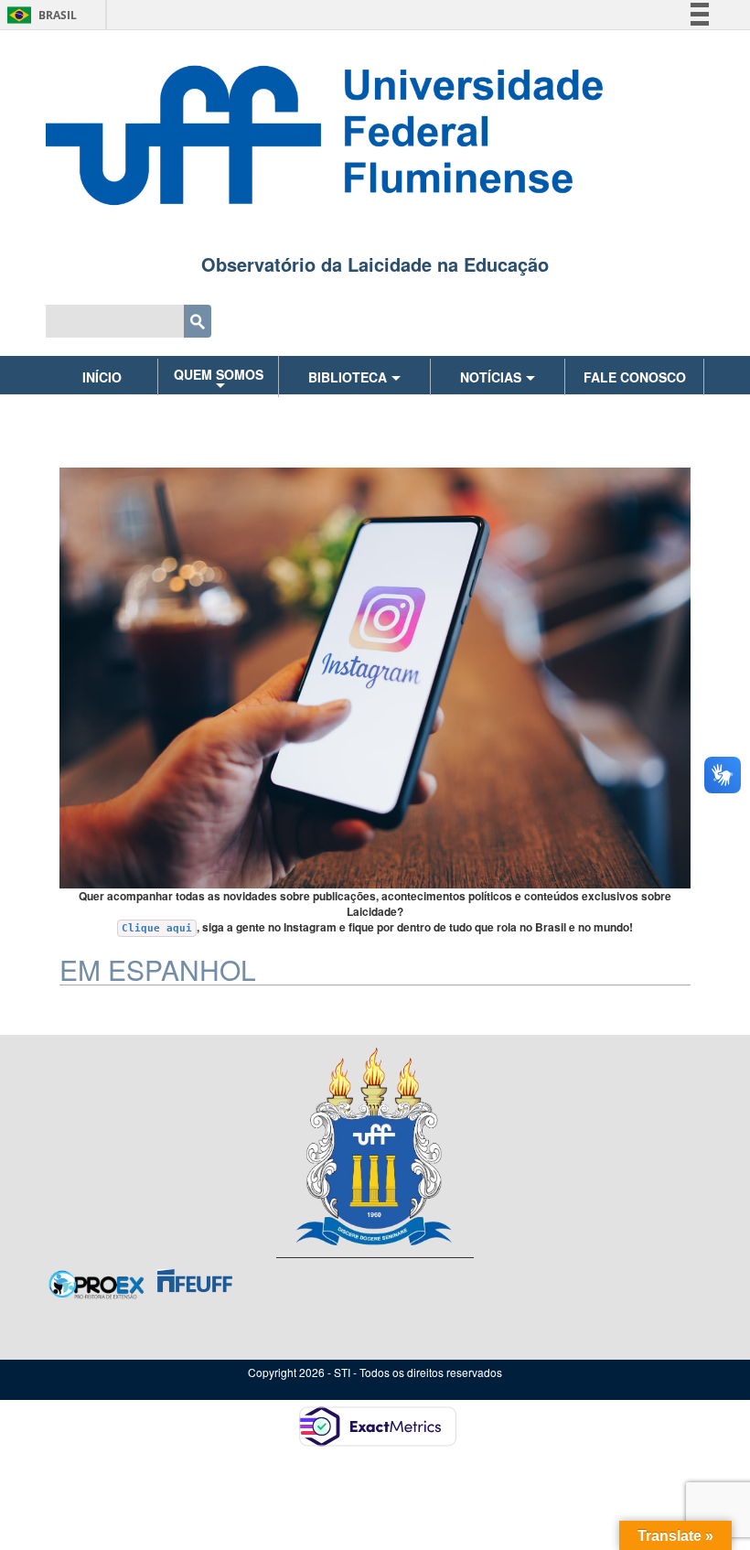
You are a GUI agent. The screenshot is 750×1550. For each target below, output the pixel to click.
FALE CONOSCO (635, 377)
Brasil (38, 15)
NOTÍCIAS (490, 377)
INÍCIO (102, 377)
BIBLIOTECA (347, 377)
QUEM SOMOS (218, 374)
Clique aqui (157, 928)
